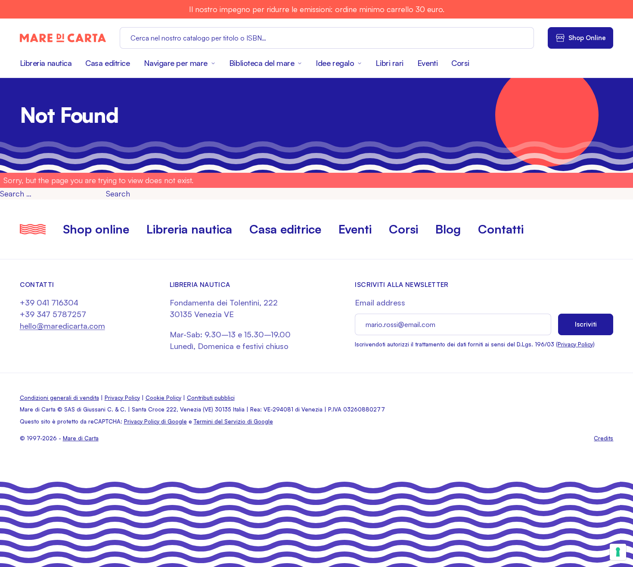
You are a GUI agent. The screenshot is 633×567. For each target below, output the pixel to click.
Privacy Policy (575, 344)
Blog (448, 229)
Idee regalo (335, 63)
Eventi (427, 63)
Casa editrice (107, 63)
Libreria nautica (46, 63)
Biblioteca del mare (261, 63)
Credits (603, 438)
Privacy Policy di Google (155, 421)
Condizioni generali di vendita (59, 397)
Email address (380, 302)
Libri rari (389, 63)
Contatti (501, 229)
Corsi (460, 63)
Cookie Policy (163, 397)
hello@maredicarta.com (62, 325)
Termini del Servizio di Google (233, 421)
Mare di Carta (81, 438)
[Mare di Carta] (63, 38)
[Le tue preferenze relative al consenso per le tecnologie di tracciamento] (618, 552)
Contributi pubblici (211, 397)
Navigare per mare (176, 63)
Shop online (96, 229)
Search (118, 193)
